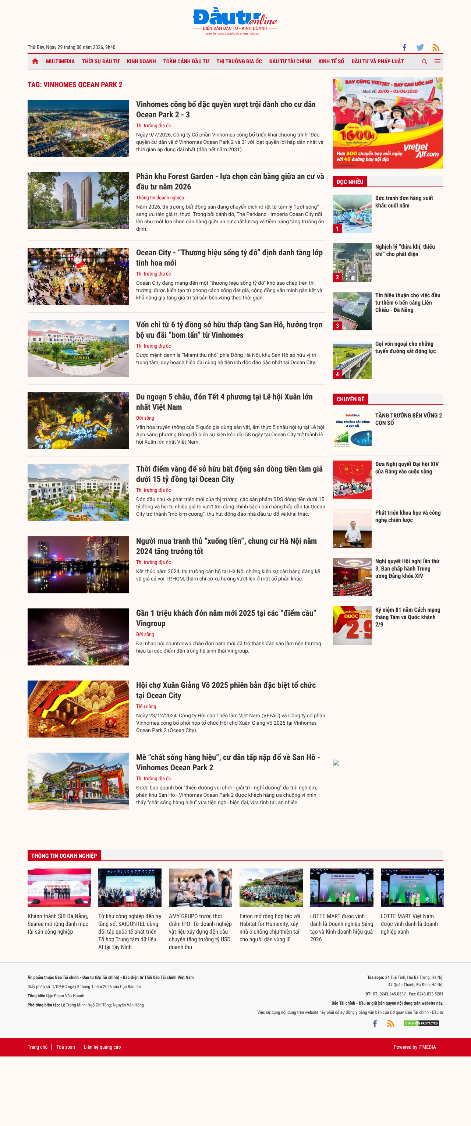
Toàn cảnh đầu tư (186, 61)
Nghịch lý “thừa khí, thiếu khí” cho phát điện (405, 250)
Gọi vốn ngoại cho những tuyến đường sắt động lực (405, 347)
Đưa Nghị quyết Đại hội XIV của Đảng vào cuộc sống (407, 468)
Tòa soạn (65, 1047)
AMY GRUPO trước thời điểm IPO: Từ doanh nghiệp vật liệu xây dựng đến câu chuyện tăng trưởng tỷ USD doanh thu (200, 932)
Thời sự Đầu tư (101, 61)
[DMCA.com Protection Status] (421, 1023)
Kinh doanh (141, 61)
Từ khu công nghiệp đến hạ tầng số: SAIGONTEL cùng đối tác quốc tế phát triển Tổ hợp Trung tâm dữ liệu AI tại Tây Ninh (129, 932)
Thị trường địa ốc (239, 61)
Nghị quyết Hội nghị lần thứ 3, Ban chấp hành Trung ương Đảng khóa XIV (407, 568)
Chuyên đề (350, 399)
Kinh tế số (331, 61)
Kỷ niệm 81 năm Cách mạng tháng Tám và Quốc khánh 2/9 (407, 617)
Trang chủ (37, 1047)
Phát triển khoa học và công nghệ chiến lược (408, 516)
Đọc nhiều (350, 181)
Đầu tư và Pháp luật (377, 61)
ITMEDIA (427, 1047)
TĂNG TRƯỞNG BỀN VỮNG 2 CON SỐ (408, 419)
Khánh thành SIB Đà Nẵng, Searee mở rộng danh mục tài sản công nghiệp (58, 924)
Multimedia (60, 61)
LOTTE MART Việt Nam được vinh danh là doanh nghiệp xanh (409, 924)
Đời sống (145, 418)
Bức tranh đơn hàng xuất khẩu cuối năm (404, 202)
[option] (59, 902)
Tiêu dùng (146, 707)
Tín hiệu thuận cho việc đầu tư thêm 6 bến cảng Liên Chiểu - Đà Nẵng (407, 302)
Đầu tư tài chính (290, 61)
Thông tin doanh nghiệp (160, 198)
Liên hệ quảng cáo (102, 1047)
